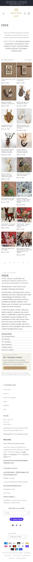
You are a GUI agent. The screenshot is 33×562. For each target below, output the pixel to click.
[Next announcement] (30, 3)
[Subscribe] (27, 513)
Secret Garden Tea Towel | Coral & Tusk (23, 80)
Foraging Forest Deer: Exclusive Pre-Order (7, 126)
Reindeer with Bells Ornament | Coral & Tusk (7, 103)
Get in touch (7, 389)
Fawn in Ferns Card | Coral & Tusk (8, 80)
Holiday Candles (16, 50)
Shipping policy (26, 555)
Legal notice (11, 558)
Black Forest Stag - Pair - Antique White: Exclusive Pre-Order (23, 127)
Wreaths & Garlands (11, 48)
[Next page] (28, 262)
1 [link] (4, 262)
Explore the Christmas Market (15, 368)
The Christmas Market (23, 41)
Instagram (13, 454)
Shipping (6, 405)
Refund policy (27, 552)
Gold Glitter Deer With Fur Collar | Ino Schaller (24, 174)
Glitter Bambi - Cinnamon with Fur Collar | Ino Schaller (23, 225)
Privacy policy (8, 555)
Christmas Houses (23, 46)
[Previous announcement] (3, 3)
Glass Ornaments (7, 344)
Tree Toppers (23, 48)
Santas (14, 46)
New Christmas (19, 43)
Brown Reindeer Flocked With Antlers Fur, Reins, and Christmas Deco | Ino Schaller (24, 250)
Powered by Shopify (18, 552)
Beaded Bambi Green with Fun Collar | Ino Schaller (8, 199)
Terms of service (17, 555)
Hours (5, 401)
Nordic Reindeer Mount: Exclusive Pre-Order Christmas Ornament (7, 151)
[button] (3, 13)
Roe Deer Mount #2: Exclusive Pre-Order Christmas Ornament (22, 151)
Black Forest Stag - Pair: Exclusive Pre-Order (23, 103)
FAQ (5, 409)
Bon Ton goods (9, 552)
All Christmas (9, 43)
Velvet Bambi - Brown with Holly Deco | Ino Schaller (8, 224)
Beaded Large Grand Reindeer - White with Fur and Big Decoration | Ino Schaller (24, 200)
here (17, 452)
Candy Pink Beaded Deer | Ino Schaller (8, 249)
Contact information (21, 558)
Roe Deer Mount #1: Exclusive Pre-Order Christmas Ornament (6, 175)
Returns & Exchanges (10, 397)
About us (6, 393)
